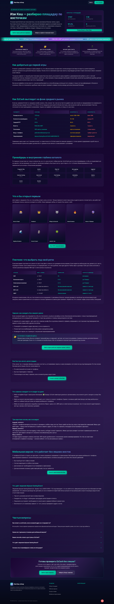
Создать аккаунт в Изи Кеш (57, 378)
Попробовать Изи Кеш (84, 30)
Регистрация (99, 2)
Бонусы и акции (52, 591)
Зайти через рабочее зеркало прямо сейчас (57, 347)
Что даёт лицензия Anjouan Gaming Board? (25, 542)
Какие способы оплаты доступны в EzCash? (25, 537)
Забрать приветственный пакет (44, 32)
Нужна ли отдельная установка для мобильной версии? (29, 532)
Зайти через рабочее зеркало (21, 32)
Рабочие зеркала (53, 588)
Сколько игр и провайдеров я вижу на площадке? (27, 548)
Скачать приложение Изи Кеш (57, 472)
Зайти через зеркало (47, 572)
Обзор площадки (53, 586)
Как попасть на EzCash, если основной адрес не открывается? (31, 523)
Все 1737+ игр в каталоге (57, 246)
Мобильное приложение (55, 594)
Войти (91, 2)
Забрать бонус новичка (66, 572)
